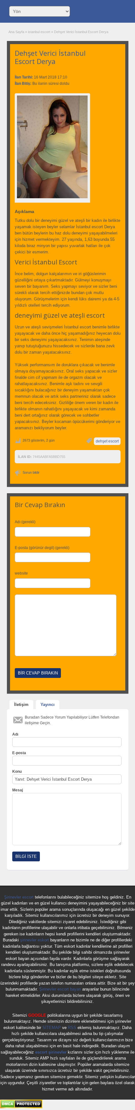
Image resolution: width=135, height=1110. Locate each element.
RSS (72, 1027)
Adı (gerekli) (25, 522)
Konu (17, 771)
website (21, 573)
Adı (15, 734)
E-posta (19, 753)
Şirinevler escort (19, 897)
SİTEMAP (51, 1027)
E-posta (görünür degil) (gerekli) (42, 548)
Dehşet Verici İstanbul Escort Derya (50, 57)
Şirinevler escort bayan (60, 989)
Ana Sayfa (16, 32)
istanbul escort (39, 32)
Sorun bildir (31, 472)
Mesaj (17, 790)
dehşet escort (107, 441)
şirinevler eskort (34, 940)
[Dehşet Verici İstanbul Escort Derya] (52, 147)
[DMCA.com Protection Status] (21, 1107)
